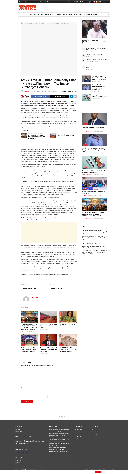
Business (58, 14)
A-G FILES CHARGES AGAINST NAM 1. (95, 54)
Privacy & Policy (95, 435)
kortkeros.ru (18, 460)
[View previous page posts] (47, 145)
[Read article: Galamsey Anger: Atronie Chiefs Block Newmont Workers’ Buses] (53, 135)
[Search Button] (108, 14)
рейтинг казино (19, 431)
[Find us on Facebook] (90, 2)
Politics (36, 14)
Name (22, 387)
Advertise (32, 1)
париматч (17, 429)
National (26, 20)
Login (101, 1)
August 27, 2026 (95, 131)
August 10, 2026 (61, 137)
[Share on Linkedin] (71, 96)
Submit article (22, 1)
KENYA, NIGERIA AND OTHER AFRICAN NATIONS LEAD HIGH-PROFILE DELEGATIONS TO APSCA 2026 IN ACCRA (94, 214)
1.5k (31, 331)
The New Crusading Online (23, 469)
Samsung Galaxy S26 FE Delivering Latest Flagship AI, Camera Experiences (99, 96)
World (52, 14)
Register (106, 1)
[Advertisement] (82, 7)
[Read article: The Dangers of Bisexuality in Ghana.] (68, 317)
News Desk (27, 91)
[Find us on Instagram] (21, 452)
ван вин (17, 432)
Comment (23, 368)
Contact (94, 436)
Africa (47, 14)
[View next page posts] (50, 145)
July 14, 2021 (35, 91)
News (42, 14)
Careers (94, 433)
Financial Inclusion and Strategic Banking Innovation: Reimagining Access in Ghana (99, 78)
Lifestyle (64, 14)
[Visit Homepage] (27, 7)
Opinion (85, 145)
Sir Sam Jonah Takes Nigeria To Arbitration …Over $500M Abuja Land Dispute (48, 349)
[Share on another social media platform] (75, 96)
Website (52, 394)
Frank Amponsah (87, 131)
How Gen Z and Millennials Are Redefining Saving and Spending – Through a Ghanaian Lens (94, 150)
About (93, 429)
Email (22, 394)
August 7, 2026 (63, 354)
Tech (70, 14)
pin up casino (18, 426)
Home (31, 14)
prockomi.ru (18, 462)
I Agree (98, 472)
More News (94, 14)
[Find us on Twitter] (92, 2)
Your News (27, 1)
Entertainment (78, 14)
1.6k (68, 137)
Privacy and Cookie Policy (88, 472)
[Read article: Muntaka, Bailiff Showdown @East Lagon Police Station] (94, 29)
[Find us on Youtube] (94, 2)
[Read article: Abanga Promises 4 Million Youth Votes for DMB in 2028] (94, 183)
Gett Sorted (42, 1)
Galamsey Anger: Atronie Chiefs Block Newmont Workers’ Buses (48, 326)
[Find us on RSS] (97, 2)
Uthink (43, 469)
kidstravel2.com (19, 459)
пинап (16, 428)
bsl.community (19, 457)
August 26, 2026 (24, 331)
